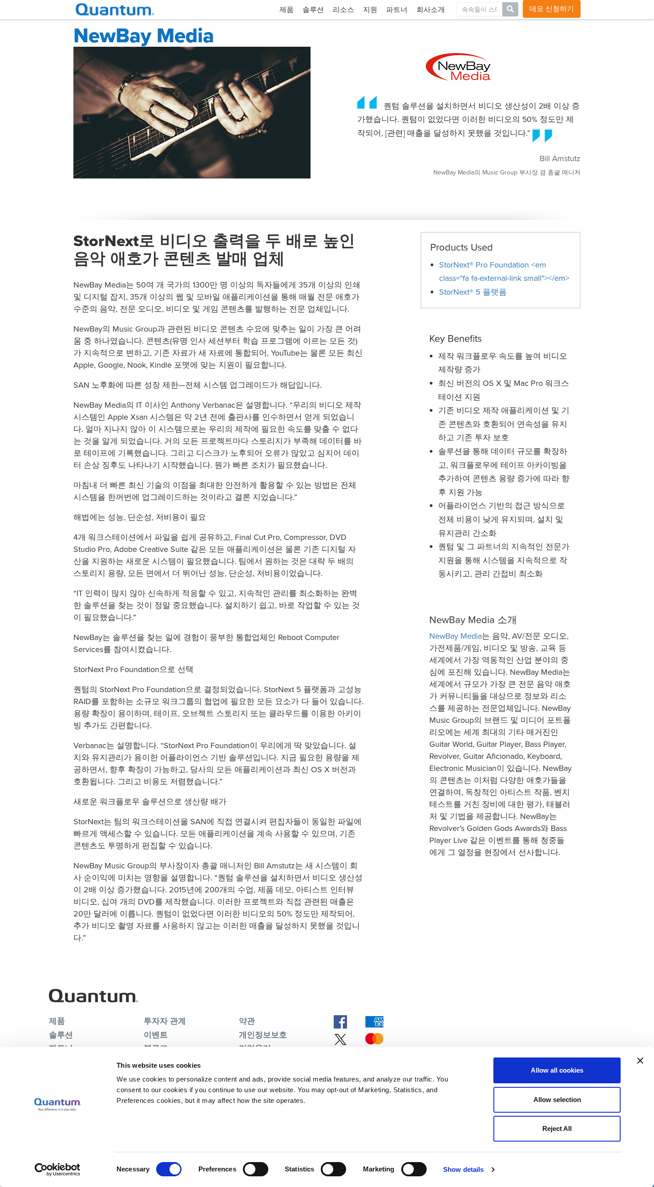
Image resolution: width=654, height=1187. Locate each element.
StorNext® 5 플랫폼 (473, 292)
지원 (370, 9)
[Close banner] (640, 1060)
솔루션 (313, 9)
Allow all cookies (557, 1070)
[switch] (255, 1169)
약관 (247, 1021)
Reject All (557, 1128)
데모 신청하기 (551, 9)
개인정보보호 (263, 1035)
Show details (463, 1169)
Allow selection (557, 1099)
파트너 (397, 9)
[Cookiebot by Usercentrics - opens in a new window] (58, 1169)
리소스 (343, 9)
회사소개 (430, 9)
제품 (286, 9)
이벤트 (156, 1035)
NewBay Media (455, 636)
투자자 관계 (165, 1021)
